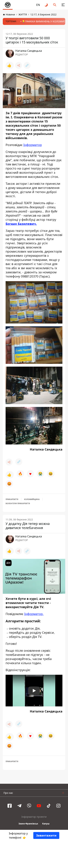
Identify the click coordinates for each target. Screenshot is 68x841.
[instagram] (58, 806)
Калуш (46, 823)
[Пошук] (55, 5)
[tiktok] (49, 806)
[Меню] (63, 5)
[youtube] (39, 806)
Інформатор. (34, 614)
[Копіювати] (27, 65)
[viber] (29, 806)
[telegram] (19, 806)
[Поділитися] (18, 65)
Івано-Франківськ (28, 823)
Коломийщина (32, 499)
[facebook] (9, 806)
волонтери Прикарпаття (18, 503)
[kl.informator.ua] (8, 5)
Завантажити (46, 835)
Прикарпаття (12, 499)
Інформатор (32, 145)
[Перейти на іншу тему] (46, 5)
